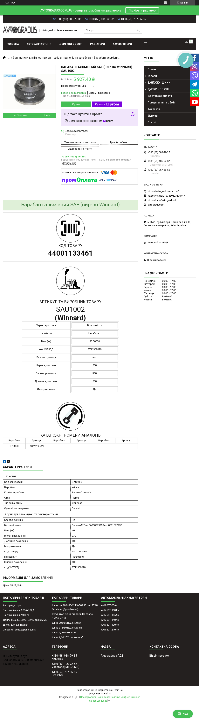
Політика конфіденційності (125, 697)
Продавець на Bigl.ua (99, 693)
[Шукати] (138, 30)
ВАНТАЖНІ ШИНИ (159, 82)
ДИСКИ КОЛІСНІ (158, 89)
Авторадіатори (12, 605)
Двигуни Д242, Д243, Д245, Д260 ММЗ (25, 619)
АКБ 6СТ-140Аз (110, 619)
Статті (152, 122)
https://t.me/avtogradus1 (162, 200)
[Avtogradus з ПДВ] (20, 30)
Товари (152, 76)
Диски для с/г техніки (15, 624)
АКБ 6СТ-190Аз (110, 624)
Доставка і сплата (160, 95)
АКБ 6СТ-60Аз (109, 605)
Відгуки (153, 115)
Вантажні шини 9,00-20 (16, 615)
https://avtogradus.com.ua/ (163, 191)
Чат (185, 713)
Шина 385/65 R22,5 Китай (66, 622)
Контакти (154, 109)
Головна (13, 43)
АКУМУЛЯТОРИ (122, 43)
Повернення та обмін (161, 102)
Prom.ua (118, 690)
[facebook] (4, 462)
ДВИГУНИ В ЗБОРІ (70, 43)
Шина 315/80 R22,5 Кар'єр (67, 627)
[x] (8, 462)
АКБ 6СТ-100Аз (110, 610)
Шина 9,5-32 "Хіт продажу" (67, 637)
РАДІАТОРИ (97, 43)
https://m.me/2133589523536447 (166, 195)
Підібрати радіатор (142, 10)
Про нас (153, 69)
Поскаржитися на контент (94, 697)
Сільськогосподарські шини (19, 629)
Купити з (100, 104)
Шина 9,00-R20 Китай (64, 632)
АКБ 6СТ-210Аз (110, 629)
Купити (76, 104)
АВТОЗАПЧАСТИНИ (39, 43)
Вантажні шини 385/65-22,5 (18, 610)
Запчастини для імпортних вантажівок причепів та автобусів (52, 57)
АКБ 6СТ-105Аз (110, 615)
